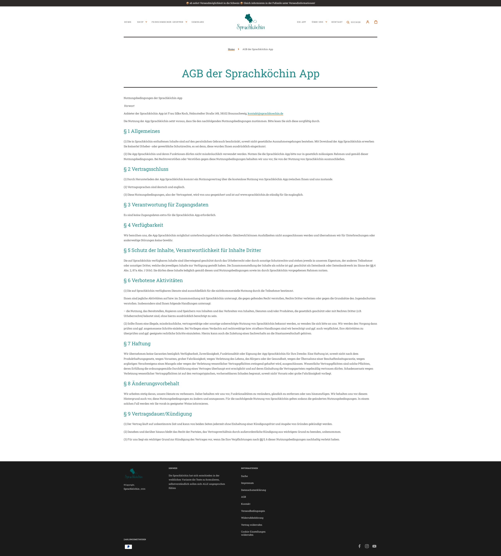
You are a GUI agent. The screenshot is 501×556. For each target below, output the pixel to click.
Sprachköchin (132, 488)
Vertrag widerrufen (251, 524)
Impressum (247, 482)
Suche (244, 476)
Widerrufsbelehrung (252, 517)
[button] (354, 22)
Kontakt (245, 503)
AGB (243, 496)
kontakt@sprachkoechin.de (265, 113)
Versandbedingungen (253, 510)
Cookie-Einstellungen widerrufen (253, 533)
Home (231, 49)
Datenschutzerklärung (253, 489)
